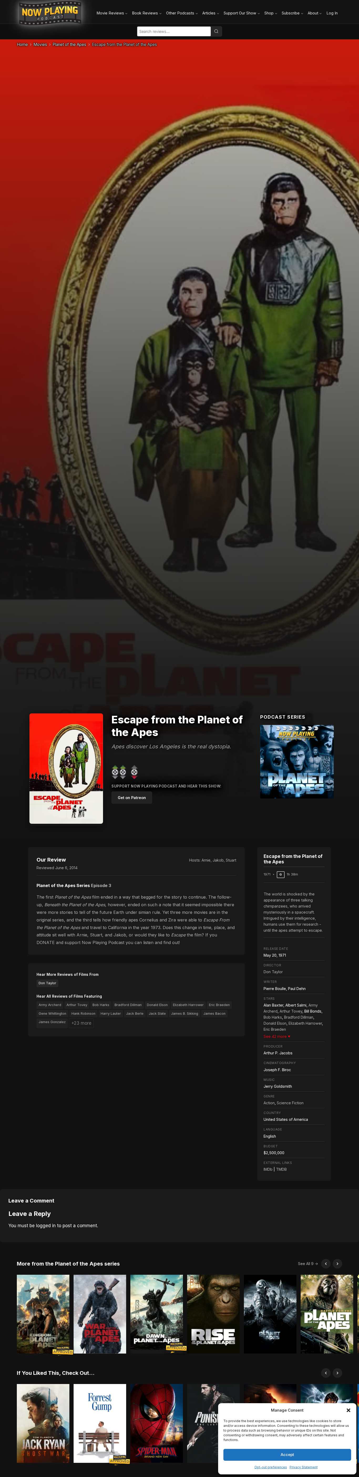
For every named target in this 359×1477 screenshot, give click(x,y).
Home (22, 44)
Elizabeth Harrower (188, 1005)
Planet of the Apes (69, 44)
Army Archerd (50, 1005)
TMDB (281, 1169)
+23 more (81, 1023)
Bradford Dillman (128, 1005)
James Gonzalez (52, 1022)
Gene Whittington (52, 1013)
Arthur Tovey (76, 1005)
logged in (46, 1225)
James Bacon (214, 1013)
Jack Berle (134, 1013)
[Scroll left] (326, 1263)
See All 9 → (308, 1263)
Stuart (231, 860)
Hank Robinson (83, 1013)
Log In (332, 13)
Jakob (218, 860)
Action (269, 1103)
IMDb (268, 1169)
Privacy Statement (304, 1467)
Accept (287, 1454)
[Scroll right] (337, 1263)
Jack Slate (157, 1013)
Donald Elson (157, 1005)
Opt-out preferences (270, 1467)
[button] (348, 1410)
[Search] (216, 31)
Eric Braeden (219, 1005)
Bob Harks (101, 1005)
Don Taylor (47, 983)
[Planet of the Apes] (297, 762)
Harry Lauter (111, 1013)
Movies (40, 44)
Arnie (206, 860)
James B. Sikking (184, 1013)
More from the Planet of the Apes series (68, 1264)
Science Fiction (290, 1103)
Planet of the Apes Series (63, 885)
